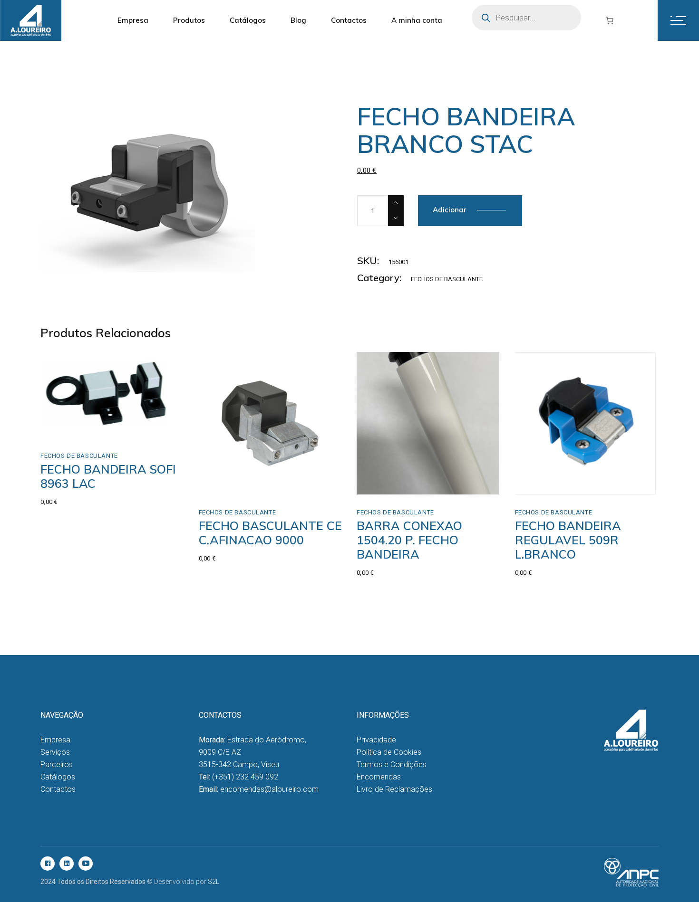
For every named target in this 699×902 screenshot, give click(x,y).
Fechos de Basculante (447, 279)
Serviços (55, 752)
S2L (213, 881)
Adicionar (449, 209)
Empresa (55, 739)
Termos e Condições (392, 764)
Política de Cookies (389, 752)
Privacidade (376, 739)
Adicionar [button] (76, 427)
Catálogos (57, 776)
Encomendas (379, 776)
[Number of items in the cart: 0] (609, 20)
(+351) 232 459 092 (245, 776)
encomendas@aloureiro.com (269, 789)
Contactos (58, 789)
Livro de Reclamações (394, 789)
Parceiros (56, 764)
